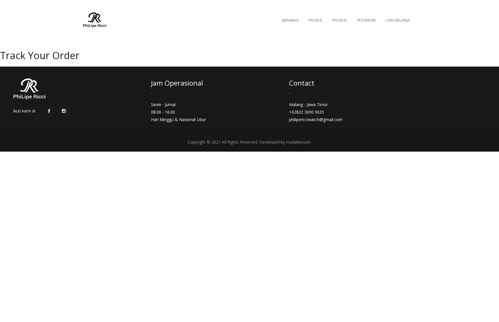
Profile (315, 20)
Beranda (290, 20)
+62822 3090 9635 (306, 112)
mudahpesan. (298, 142)
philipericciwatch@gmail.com (315, 119)
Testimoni (366, 20)
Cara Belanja (398, 20)
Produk (339, 20)
